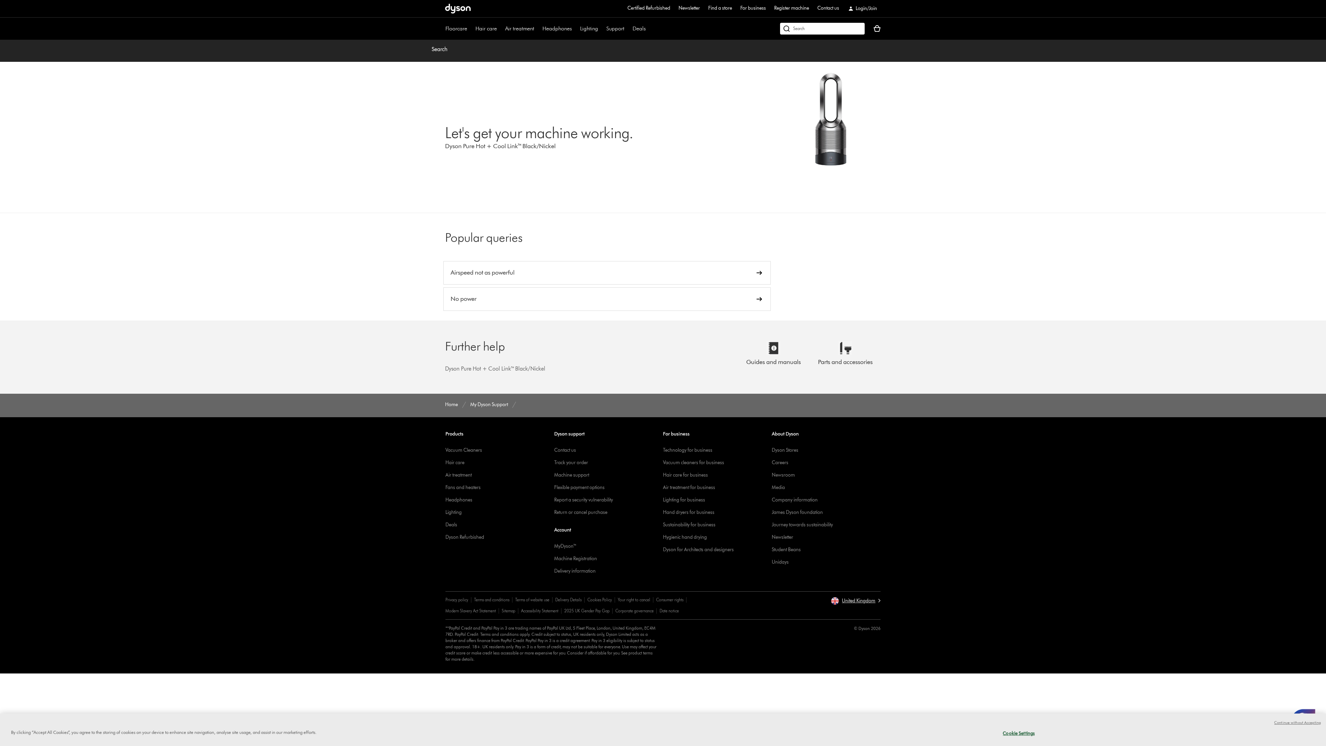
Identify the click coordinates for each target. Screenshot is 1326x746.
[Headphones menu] (575, 28)
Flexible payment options (579, 487)
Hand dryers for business (688, 512)
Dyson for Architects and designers (698, 550)
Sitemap (508, 610)
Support (615, 28)
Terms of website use (532, 599)
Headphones (557, 28)
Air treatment (519, 28)
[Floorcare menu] (470, 28)
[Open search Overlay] (822, 29)
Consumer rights (669, 599)
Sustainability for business (689, 525)
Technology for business (687, 450)
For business (753, 8)
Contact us (828, 8)
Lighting (589, 28)
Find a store (720, 8)
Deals (639, 28)
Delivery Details (568, 599)
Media (778, 487)
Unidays (780, 562)
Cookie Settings (1019, 733)
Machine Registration (575, 559)
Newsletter (689, 8)
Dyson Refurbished (464, 537)
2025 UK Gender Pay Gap (586, 610)
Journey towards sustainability (802, 525)
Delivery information (575, 571)
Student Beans (786, 550)
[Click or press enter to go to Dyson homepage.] (458, 8)
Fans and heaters (463, 487)
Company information (795, 500)
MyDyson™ (565, 546)
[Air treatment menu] (537, 28)
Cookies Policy (599, 599)
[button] (856, 601)
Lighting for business (684, 500)
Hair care (486, 28)
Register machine (791, 8)
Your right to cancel (634, 599)
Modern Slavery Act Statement (470, 610)
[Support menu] (627, 28)
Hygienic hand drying (685, 537)
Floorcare (456, 28)
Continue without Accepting (1297, 722)
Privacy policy (456, 599)
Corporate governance (634, 610)
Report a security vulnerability (583, 500)
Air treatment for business (689, 487)
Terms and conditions (491, 599)
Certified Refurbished (648, 8)
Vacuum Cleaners (463, 450)
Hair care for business (685, 475)
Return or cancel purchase (580, 512)
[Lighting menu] (601, 28)
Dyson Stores (785, 450)
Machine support (571, 475)
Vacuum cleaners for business (693, 463)
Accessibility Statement (539, 610)
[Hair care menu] (500, 28)
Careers (780, 463)
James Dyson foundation (797, 512)
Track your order (571, 463)
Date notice (669, 610)
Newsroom (783, 475)
